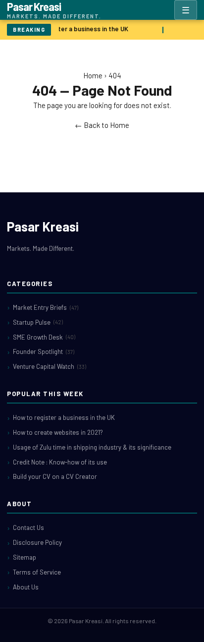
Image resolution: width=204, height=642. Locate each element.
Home (92, 75)
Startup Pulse (38, 322)
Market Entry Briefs (45, 307)
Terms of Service (37, 572)
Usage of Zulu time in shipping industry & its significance (92, 447)
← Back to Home (102, 124)
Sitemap (24, 557)
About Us (26, 587)
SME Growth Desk (44, 337)
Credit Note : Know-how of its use (60, 462)
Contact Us (28, 527)
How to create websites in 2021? (58, 432)
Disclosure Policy (37, 542)
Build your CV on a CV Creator (55, 476)
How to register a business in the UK (73, 29)
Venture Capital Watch (49, 366)
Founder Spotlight (43, 351)
